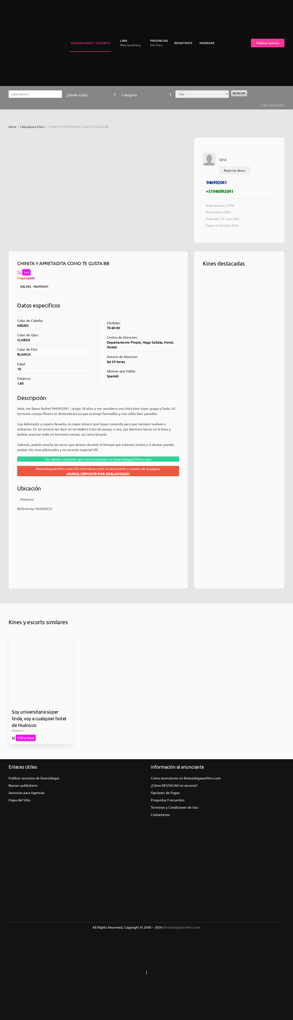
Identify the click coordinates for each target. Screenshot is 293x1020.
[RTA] (118, 972)
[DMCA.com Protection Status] (174, 972)
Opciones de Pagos (165, 792)
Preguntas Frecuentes (167, 800)
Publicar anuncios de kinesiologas (34, 778)
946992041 (216, 182)
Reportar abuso (234, 170)
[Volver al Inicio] (27, 43)
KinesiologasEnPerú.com (182, 927)
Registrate (183, 43)
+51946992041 (219, 191)
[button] (128, 43)
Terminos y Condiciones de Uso (174, 807)
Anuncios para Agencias (27, 792)
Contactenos (160, 814)
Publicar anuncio (267, 43)
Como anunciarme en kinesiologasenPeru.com (186, 778)
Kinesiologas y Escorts (90, 43)
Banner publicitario (23, 785)
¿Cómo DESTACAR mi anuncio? (174, 785)
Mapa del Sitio (19, 800)
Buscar (239, 93)
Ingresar (206, 43)
